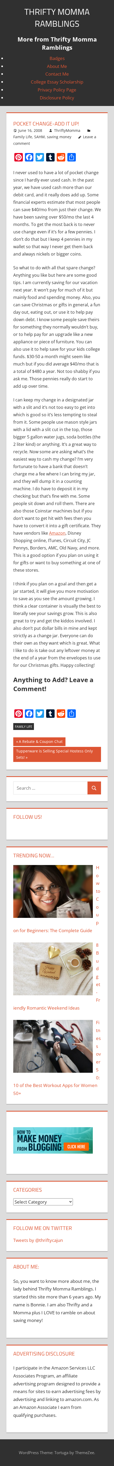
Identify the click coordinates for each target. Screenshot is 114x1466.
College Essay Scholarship (57, 82)
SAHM (39, 136)
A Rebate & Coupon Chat (41, 742)
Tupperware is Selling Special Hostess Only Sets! (54, 754)
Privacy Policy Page (57, 90)
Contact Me (57, 74)
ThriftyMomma (67, 130)
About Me (57, 66)
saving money (59, 136)
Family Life (22, 136)
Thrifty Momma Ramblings (57, 17)
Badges (57, 58)
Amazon (57, 533)
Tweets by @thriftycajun (38, 1240)
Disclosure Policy (57, 98)
